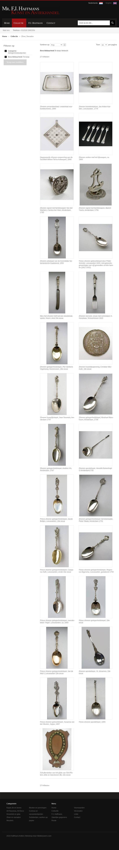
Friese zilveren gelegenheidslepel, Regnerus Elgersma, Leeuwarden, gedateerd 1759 (96, 571)
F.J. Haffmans (57, 814)
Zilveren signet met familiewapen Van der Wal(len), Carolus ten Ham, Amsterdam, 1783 (56, 210)
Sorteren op (44, 45)
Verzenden (78, 811)
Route (54, 821)
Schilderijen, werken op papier (38, 819)
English (109, 3)
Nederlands (93, 3)
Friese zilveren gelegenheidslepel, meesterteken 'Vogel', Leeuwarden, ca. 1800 (57, 621)
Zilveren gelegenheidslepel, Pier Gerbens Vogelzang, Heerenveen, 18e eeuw (56, 368)
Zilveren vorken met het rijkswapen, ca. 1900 (94, 158)
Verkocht (64, 51)
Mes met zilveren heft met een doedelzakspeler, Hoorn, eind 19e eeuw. (56, 317)
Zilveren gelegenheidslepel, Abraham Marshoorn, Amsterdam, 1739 (96, 419)
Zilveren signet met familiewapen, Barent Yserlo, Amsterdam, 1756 (95, 209)
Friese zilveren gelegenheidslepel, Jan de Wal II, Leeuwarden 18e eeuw (56, 672)
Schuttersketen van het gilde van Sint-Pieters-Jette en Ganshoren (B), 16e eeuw (56, 774)
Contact (77, 817)
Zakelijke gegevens (59, 817)
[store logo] (30, 10)
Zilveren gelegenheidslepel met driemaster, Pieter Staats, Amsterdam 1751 (96, 520)
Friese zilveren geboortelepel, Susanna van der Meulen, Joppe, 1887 (57, 723)
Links (76, 814)
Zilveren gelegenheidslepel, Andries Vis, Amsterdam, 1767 (56, 469)
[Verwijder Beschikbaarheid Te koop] (6, 57)
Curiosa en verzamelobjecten (36, 812)
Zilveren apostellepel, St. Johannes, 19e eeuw (94, 672)
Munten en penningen (37, 808)
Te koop (58, 51)
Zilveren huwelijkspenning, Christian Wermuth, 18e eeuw (95, 368)
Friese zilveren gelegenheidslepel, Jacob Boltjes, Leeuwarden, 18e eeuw (56, 520)
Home (5, 36)
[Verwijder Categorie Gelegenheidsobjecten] (6, 51)
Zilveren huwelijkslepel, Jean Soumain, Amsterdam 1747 (57, 419)
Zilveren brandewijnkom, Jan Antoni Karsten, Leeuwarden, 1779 (95, 108)
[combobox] (96, 22)
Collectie (14, 36)
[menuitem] (6, 23)
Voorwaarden (79, 808)
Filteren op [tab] (9, 46)
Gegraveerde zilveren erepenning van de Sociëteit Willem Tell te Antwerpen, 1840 (56, 158)
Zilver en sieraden (14, 817)
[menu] (59, 22)
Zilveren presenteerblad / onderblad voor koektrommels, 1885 (56, 108)
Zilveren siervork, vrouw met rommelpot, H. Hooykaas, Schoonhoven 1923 (95, 317)
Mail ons (6, 30)
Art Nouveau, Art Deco (15, 811)
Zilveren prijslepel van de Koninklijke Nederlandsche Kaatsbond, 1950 (56, 262)
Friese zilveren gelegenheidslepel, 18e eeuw (94, 621)
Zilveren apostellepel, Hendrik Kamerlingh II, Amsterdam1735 (95, 469)
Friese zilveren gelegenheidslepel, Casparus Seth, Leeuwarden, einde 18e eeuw (57, 571)
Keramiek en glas (13, 814)
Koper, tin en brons (14, 808)
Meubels (10, 821)
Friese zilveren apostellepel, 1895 (92, 722)
